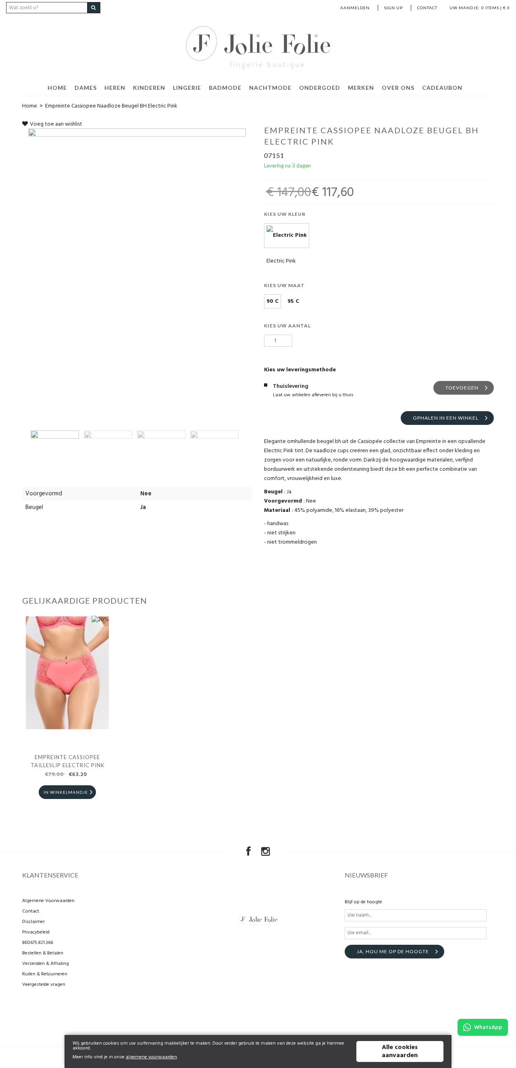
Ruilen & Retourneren (44, 974)
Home (57, 87)
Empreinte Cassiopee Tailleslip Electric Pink (67, 761)
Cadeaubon (442, 87)
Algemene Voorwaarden (48, 901)
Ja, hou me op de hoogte (393, 951)
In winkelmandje (66, 792)
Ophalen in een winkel (446, 418)
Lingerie (187, 87)
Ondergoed (319, 87)
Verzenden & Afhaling (45, 964)
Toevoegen (462, 388)
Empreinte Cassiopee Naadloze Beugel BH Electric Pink (111, 106)
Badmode (225, 87)
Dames (86, 87)
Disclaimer (33, 922)
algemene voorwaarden (151, 1057)
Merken (361, 87)
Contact (427, 7)
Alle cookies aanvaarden (400, 1051)
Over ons (398, 87)
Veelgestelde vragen (43, 985)
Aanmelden (355, 7)
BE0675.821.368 (37, 943)
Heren (114, 87)
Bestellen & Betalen (42, 953)
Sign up (393, 7)
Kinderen (149, 87)
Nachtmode (270, 87)
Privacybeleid (36, 932)
